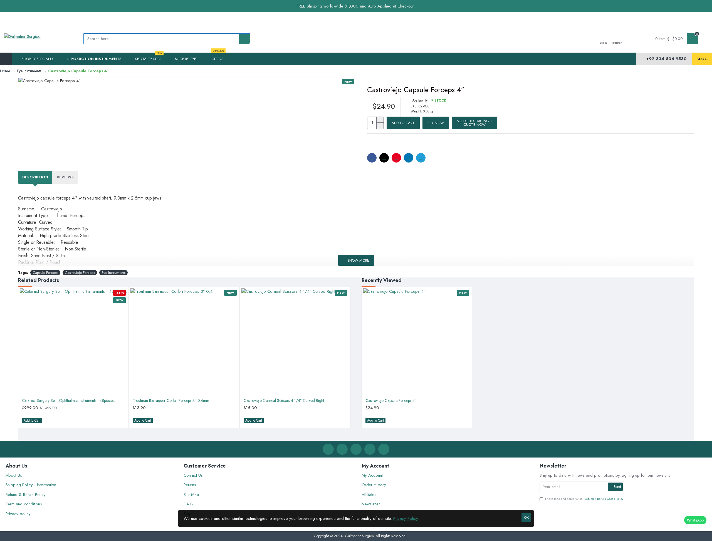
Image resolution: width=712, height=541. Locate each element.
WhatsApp (695, 520)
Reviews (65, 177)
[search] (244, 39)
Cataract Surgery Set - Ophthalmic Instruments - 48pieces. (68, 400)
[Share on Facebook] (372, 158)
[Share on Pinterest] (396, 158)
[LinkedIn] (369, 449)
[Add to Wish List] (109, 420)
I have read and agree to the (584, 498)
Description (35, 177)
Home (5, 71)
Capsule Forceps (45, 272)
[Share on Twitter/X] (384, 158)
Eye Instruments (29, 71)
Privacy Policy (405, 518)
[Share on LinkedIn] (408, 158)
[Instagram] (356, 449)
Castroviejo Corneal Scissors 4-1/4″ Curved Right (284, 400)
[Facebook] (328, 449)
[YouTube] (383, 449)
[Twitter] (342, 449)
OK (526, 517)
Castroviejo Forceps (80, 272)
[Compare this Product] (120, 420)
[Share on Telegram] (421, 158)
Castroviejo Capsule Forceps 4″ (390, 400)
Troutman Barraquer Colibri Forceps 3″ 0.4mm (171, 400)
